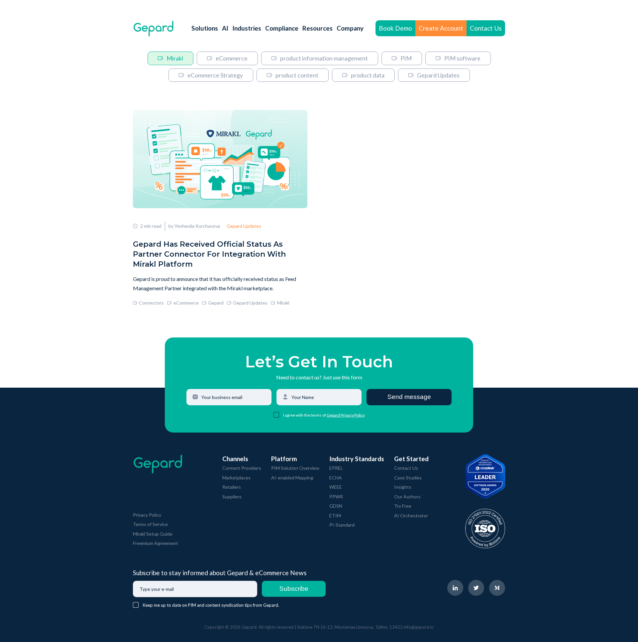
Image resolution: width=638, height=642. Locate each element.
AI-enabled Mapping (292, 477)
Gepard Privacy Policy (346, 415)
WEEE (335, 487)
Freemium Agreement (155, 543)
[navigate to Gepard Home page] (153, 28)
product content (296, 75)
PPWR (336, 496)
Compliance (281, 28)
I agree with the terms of (305, 415)
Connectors (151, 303)
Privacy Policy (147, 515)
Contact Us (486, 28)
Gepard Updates (438, 75)
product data (367, 75)
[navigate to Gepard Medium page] (497, 588)
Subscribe (293, 588)
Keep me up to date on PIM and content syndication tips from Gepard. (211, 605)
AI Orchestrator (411, 515)
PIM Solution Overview (295, 468)
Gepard (216, 303)
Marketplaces (236, 477)
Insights (402, 487)
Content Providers (241, 468)
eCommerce (232, 58)
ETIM (335, 515)
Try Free (402, 506)
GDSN (335, 506)
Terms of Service (150, 524)
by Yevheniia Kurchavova (194, 226)
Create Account (441, 28)
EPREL (336, 468)
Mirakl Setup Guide (152, 534)
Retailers (231, 487)
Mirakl (174, 58)
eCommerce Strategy (215, 75)
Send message (409, 396)
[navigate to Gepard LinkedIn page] (455, 588)
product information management (324, 58)
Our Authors (407, 496)
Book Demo (395, 28)
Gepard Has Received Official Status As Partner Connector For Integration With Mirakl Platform (209, 254)
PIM (406, 58)
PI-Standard (342, 525)
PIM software (462, 58)
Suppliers (232, 496)
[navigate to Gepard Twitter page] (476, 588)
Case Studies (408, 477)
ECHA (335, 477)
